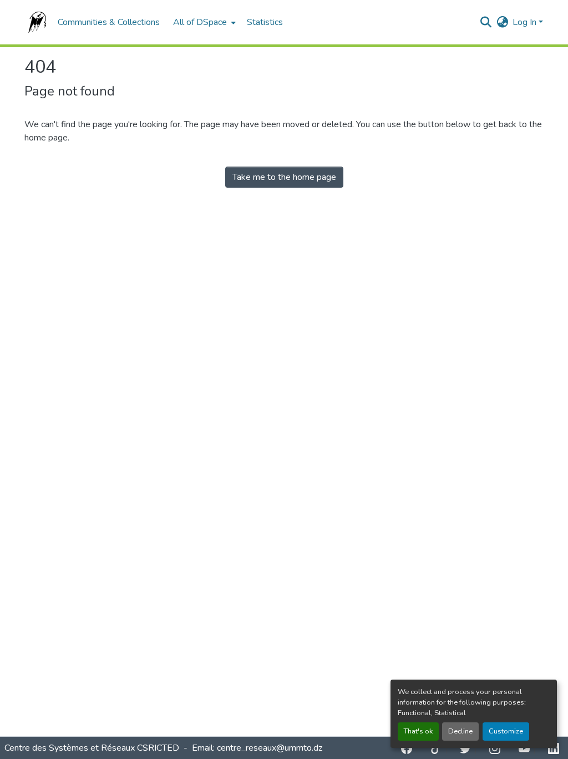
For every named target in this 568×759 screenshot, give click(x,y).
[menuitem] (203, 22)
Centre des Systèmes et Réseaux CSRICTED (92, 748)
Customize (506, 731)
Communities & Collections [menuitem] (109, 22)
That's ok (418, 731)
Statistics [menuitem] (265, 22)
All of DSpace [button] (200, 22)
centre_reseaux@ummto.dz (269, 748)
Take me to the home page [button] (284, 177)
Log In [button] (526, 22)
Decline (460, 731)
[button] (35, 22)
